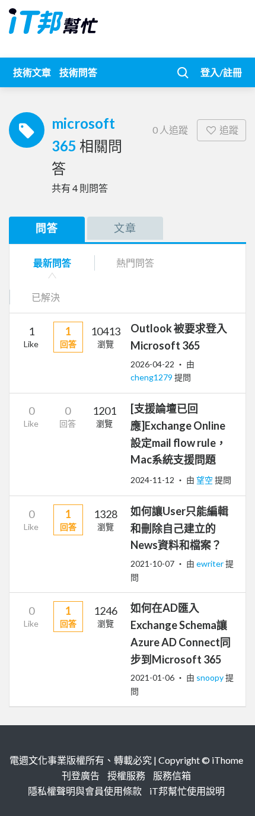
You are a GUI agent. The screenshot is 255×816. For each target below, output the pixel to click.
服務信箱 (172, 775)
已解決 (45, 297)
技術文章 (32, 72)
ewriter (210, 563)
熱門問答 (135, 262)
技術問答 (78, 72)
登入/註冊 (221, 72)
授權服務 (126, 775)
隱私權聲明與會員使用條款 (85, 790)
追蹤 (228, 129)
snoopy (210, 677)
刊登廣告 (81, 775)
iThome (227, 760)
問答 (47, 227)
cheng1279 (152, 377)
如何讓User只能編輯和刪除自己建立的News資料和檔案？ (179, 528)
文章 (125, 227)
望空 (205, 480)
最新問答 (52, 262)
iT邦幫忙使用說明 (187, 790)
